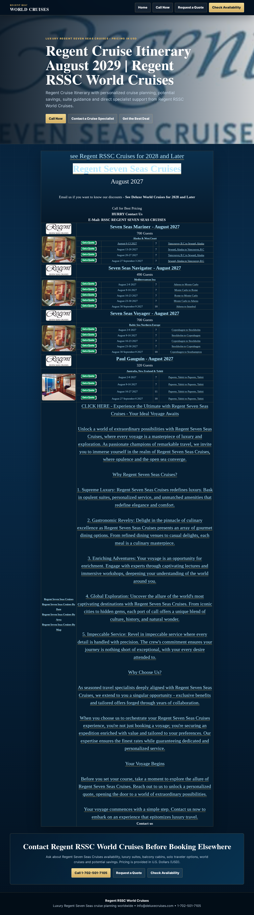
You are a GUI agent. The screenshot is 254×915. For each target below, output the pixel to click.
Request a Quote (191, 7)
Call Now (163, 7)
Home (142, 7)
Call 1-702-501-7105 (91, 873)
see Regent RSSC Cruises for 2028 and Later (127, 156)
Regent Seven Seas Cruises (127, 168)
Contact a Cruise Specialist (92, 118)
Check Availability (226, 7)
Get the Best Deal (136, 118)
